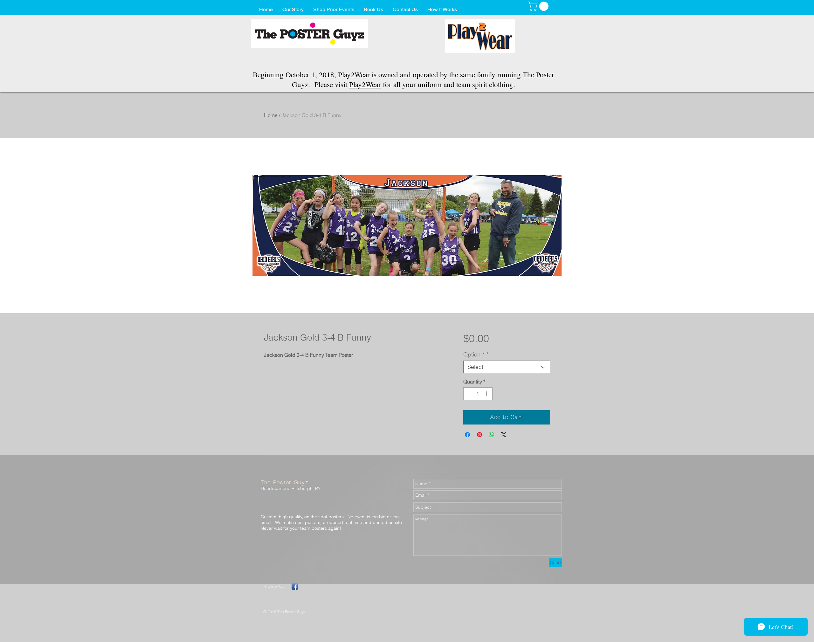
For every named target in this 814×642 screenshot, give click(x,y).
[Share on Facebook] (467, 434)
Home (271, 115)
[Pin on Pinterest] (479, 434)
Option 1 (476, 354)
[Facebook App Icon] (295, 586)
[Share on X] (503, 434)
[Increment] (487, 394)
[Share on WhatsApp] (491, 434)
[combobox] (506, 367)
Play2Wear (365, 84)
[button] (539, 6)
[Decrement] (468, 394)
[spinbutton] (478, 394)
